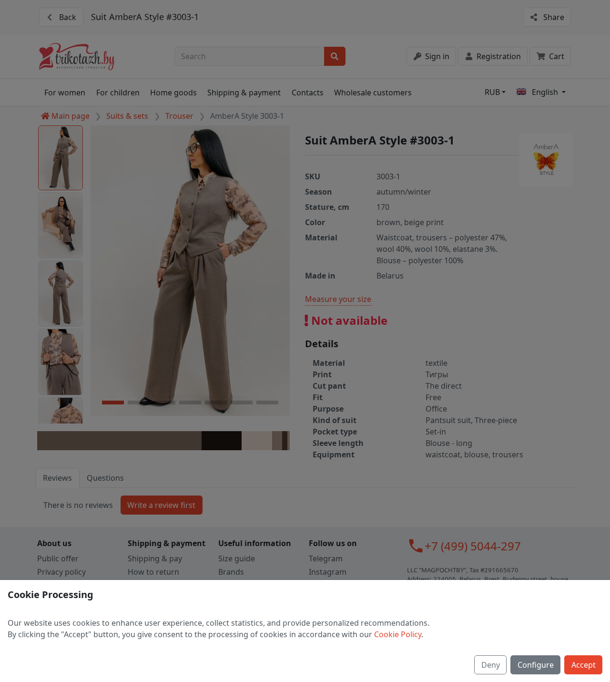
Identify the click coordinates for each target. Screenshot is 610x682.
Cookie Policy (397, 634)
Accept (583, 665)
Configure (536, 665)
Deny (490, 665)
